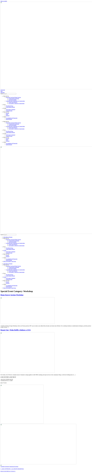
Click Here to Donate (7, 237)
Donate (7, 113)
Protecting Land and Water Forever (13, 97)
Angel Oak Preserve (13, 102)
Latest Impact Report (10, 107)
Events (4, 250)
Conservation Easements (14, 98)
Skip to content (4, 1)
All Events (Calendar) (10, 109)
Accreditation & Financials (11, 118)
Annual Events (9, 110)
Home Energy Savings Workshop (12, 295)
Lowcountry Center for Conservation (16, 103)
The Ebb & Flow (9, 105)
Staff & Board (9, 119)
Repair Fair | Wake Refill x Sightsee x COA (16, 330)
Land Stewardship (12, 99)
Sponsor (7, 115)
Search (2, 93)
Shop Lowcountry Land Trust (9, 261)
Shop (7, 114)
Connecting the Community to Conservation (15, 101)
